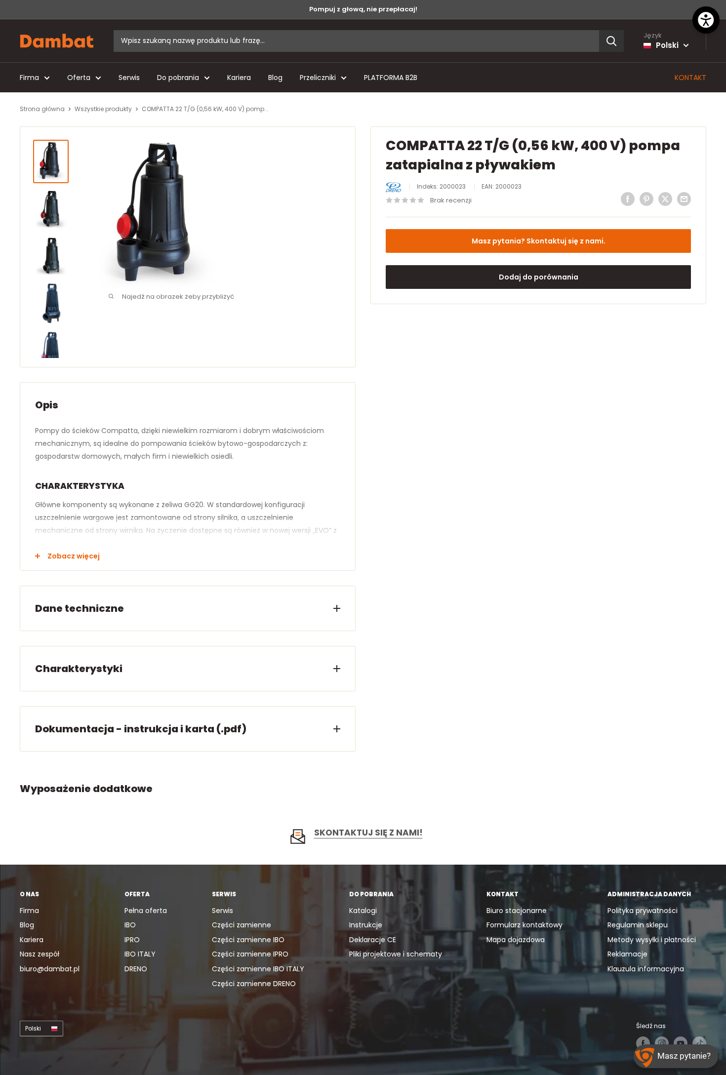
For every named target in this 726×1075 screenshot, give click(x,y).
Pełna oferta (145, 911)
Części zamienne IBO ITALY (258, 969)
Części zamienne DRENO (254, 984)
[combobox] (356, 41)
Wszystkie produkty (103, 109)
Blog (275, 77)
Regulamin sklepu (637, 925)
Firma (29, 77)
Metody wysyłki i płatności (651, 940)
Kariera (239, 77)
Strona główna (42, 109)
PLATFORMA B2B (390, 77)
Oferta (78, 77)
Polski (33, 1029)
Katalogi (363, 911)
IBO (130, 925)
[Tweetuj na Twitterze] (665, 199)
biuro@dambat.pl (50, 969)
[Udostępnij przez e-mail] (684, 199)
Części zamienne (241, 925)
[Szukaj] (611, 41)
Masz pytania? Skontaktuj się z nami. (538, 241)
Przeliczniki (318, 77)
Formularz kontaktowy (524, 925)
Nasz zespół (39, 954)
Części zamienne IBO (248, 940)
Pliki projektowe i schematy (395, 954)
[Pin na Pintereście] (646, 199)
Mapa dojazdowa (515, 940)
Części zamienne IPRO (250, 954)
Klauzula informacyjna (645, 969)
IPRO (132, 940)
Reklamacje (627, 954)
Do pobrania (178, 77)
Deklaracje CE (372, 940)
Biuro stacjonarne (516, 911)
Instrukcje (365, 925)
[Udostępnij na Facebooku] (628, 199)
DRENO (135, 969)
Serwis (129, 77)
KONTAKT (690, 77)
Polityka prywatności (642, 911)
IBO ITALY (140, 954)
